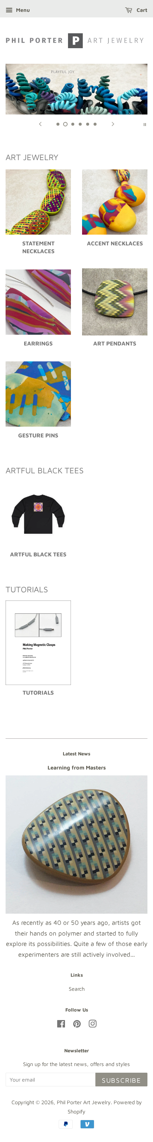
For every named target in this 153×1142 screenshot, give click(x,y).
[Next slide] (113, 124)
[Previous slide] (40, 124)
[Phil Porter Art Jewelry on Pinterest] (77, 1025)
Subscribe (121, 1080)
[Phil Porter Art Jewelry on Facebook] (61, 1025)
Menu (22, 10)
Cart (141, 10)
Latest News (76, 754)
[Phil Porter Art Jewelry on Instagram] (92, 1025)
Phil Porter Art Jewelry (84, 1102)
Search (77, 989)
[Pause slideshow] (145, 124)
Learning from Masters (77, 767)
